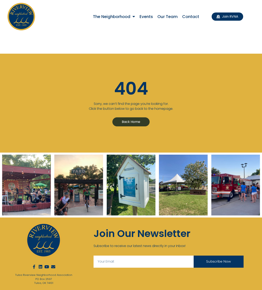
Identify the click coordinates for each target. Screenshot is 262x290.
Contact (190, 17)
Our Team (167, 17)
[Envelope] (53, 267)
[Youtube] (47, 267)
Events (146, 17)
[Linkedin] (40, 267)
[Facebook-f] (34, 267)
